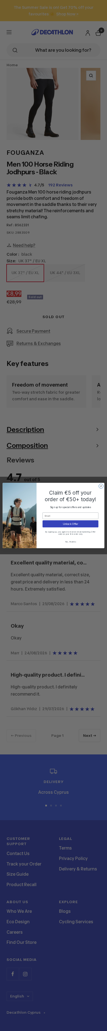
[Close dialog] (101, 486)
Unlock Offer (70, 523)
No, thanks (70, 541)
